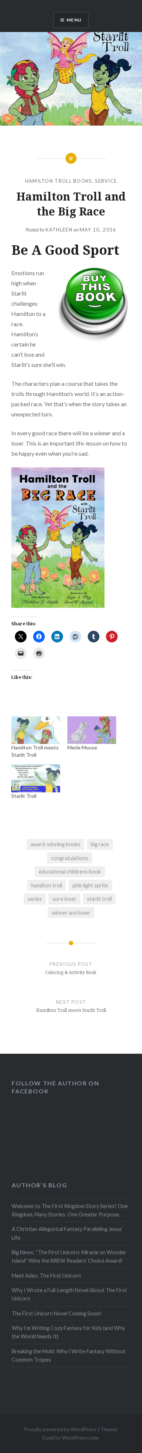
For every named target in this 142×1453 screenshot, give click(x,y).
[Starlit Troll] (35, 778)
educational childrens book (70, 871)
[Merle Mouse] (91, 730)
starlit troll (99, 899)
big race (100, 844)
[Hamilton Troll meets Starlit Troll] (35, 730)
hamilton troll (46, 885)
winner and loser (71, 913)
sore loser (64, 899)
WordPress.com (80, 1437)
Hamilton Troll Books (58, 181)
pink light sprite (90, 885)
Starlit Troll (23, 796)
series (35, 899)
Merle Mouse (82, 747)
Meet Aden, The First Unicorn (46, 1275)
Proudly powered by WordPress (60, 1429)
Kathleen (59, 230)
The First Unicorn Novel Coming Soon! (57, 1313)
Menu (74, 20)
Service (106, 181)
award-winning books (55, 844)
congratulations (69, 858)
